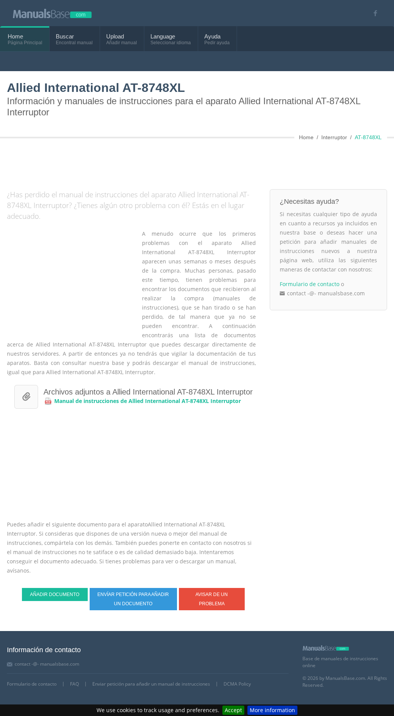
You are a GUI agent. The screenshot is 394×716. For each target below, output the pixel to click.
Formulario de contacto (309, 284)
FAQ (74, 684)
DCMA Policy (237, 684)
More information (272, 710)
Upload (115, 36)
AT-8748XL (368, 137)
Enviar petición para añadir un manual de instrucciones (151, 684)
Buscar (65, 36)
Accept (233, 710)
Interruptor (334, 137)
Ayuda (212, 36)
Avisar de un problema (211, 599)
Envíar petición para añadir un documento (133, 599)
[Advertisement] (193, 162)
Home (15, 36)
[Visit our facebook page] (372, 13)
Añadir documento (54, 594)
